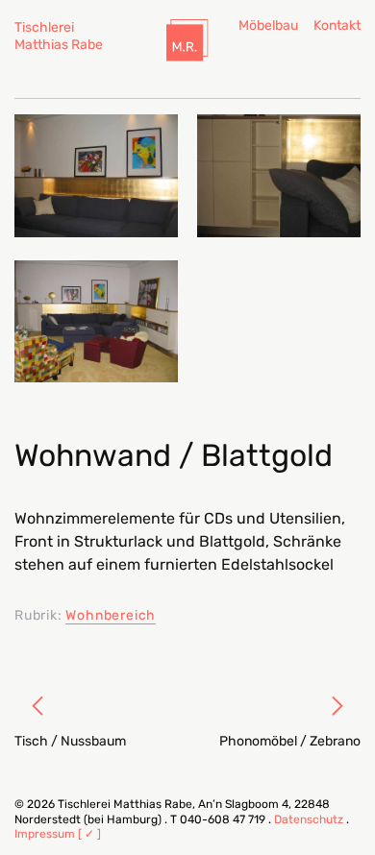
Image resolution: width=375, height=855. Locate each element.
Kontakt (337, 25)
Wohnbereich (110, 615)
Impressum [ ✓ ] (57, 834)
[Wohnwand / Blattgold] (96, 175)
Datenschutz (308, 819)
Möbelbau (268, 25)
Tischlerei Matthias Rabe (58, 36)
